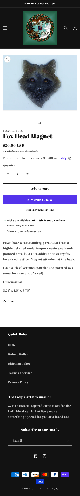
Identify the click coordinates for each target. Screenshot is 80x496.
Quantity (9, 165)
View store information (24, 231)
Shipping (8, 150)
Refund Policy (18, 354)
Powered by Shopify (49, 489)
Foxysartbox (34, 489)
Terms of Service (20, 373)
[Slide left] (30, 123)
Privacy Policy (18, 382)
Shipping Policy (19, 363)
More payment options (40, 209)
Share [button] (12, 301)
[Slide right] (49, 123)
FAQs (11, 345)
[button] (5, 27)
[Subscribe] (67, 441)
